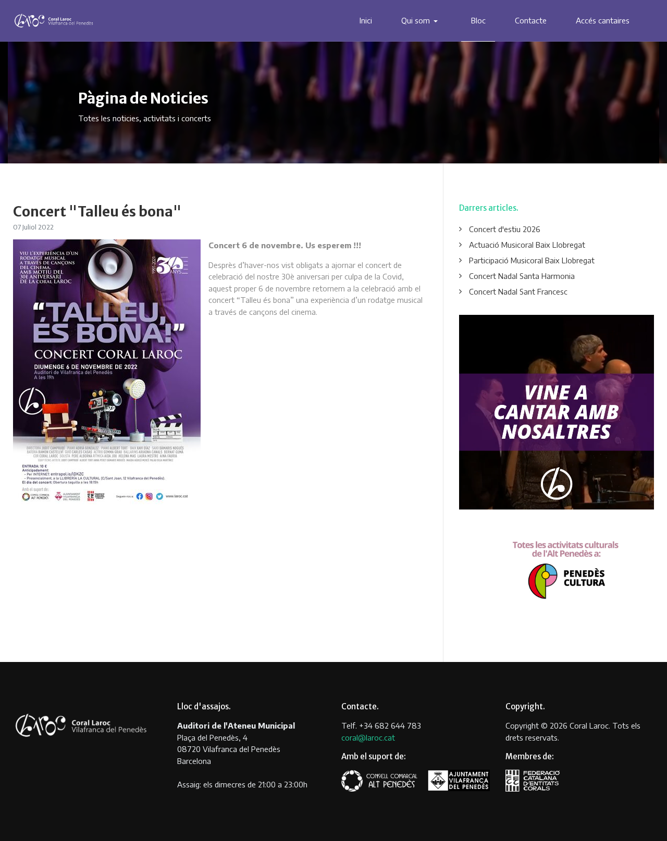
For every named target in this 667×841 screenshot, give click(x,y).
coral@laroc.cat (368, 737)
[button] (422, 21)
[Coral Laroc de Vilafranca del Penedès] (54, 20)
